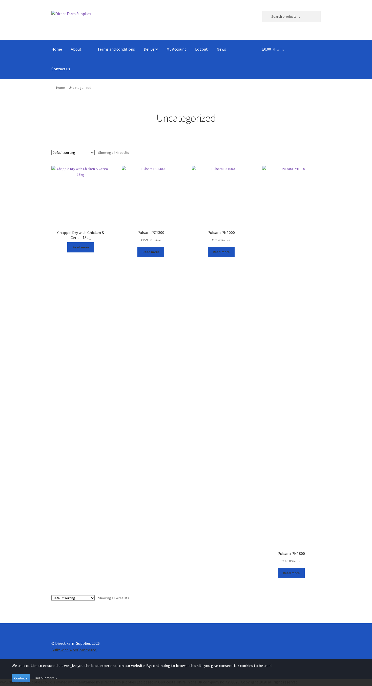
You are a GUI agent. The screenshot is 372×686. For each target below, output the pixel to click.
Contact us (60, 68)
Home (56, 49)
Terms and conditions (116, 49)
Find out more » (45, 678)
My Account (176, 49)
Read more (80, 247)
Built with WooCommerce (73, 649)
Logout (201, 49)
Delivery (151, 49)
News (221, 49)
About (76, 49)
